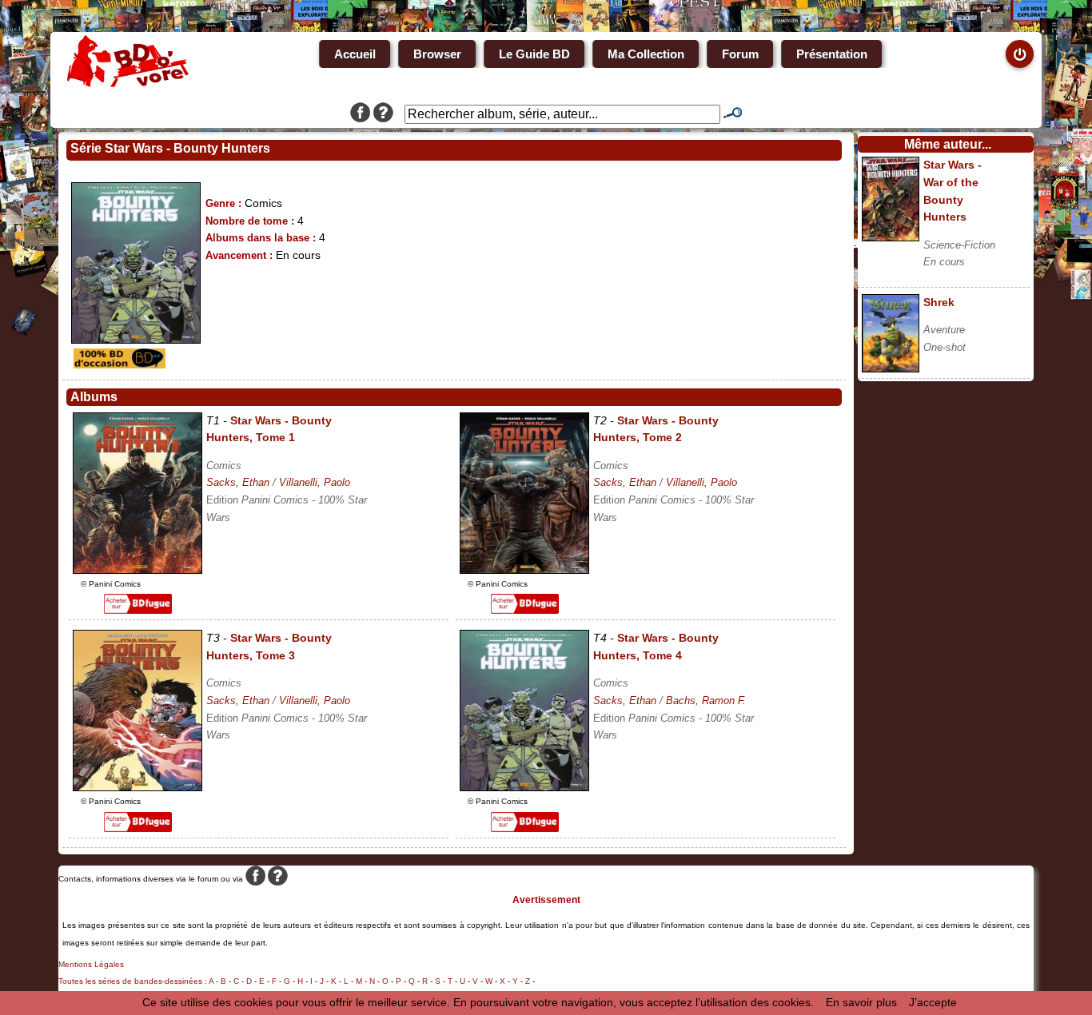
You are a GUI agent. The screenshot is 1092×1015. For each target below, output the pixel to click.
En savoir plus (861, 1002)
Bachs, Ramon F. (706, 701)
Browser (437, 54)
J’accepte (933, 1002)
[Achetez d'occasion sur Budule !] (117, 364)
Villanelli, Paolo (314, 482)
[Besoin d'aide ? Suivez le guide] (383, 114)
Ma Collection (646, 54)
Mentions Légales (91, 964)
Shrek (939, 302)
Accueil (355, 54)
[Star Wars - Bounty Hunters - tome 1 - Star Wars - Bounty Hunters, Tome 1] (137, 569)
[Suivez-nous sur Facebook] (360, 114)
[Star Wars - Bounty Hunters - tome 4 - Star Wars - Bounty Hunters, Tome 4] (524, 787)
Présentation (831, 54)
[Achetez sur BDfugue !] (138, 609)
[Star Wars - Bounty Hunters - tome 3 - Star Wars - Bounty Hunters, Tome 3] (137, 787)
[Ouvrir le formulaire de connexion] (1020, 54)
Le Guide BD (534, 54)
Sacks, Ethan (237, 482)
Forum (740, 54)
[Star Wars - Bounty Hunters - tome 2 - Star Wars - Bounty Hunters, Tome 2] (524, 569)
